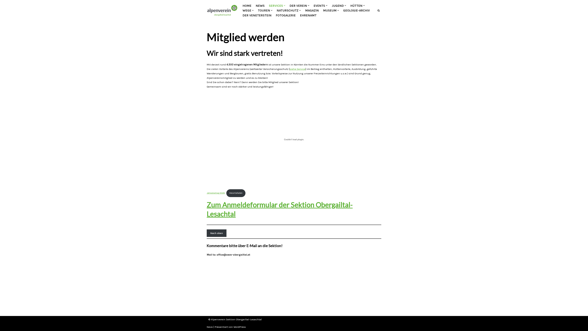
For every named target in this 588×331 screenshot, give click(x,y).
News (260, 6)
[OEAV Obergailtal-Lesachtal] (222, 10)
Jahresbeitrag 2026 (216, 193)
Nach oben (216, 233)
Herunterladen (235, 193)
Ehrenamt (308, 15)
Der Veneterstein (257, 15)
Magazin (312, 10)
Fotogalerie (286, 15)
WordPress (240, 326)
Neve (210, 326)
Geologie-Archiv (356, 10)
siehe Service (297, 68)
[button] (284, 5)
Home (247, 6)
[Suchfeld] (378, 10)
